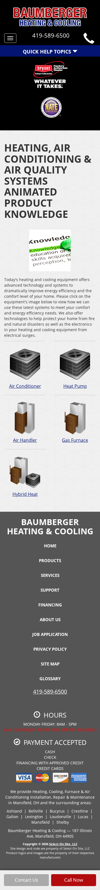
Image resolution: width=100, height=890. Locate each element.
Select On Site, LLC (63, 844)
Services (50, 575)
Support (50, 590)
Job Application (50, 634)
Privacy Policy (50, 649)
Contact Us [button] (26, 880)
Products (50, 560)
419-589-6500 (50, 691)
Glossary (50, 678)
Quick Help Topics (47, 51)
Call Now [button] (73, 880)
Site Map (50, 664)
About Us (50, 619)
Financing (50, 605)
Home (50, 545)
